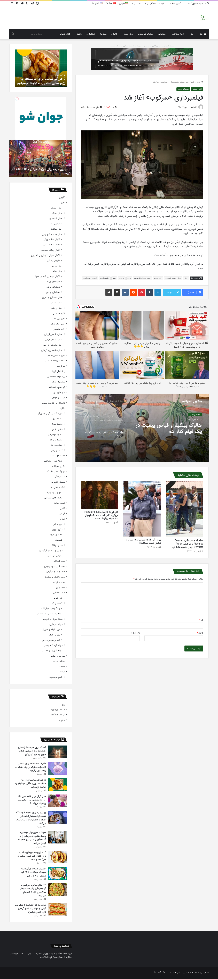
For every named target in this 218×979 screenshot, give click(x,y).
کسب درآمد (59, 503)
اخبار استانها (57, 213)
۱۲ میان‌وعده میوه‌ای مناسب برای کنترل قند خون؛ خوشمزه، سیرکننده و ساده (32, 855)
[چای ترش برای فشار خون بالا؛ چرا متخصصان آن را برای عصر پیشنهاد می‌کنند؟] (57, 800)
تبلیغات (162, 3)
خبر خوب (58, 598)
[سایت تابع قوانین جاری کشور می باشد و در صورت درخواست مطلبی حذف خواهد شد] (142, 59)
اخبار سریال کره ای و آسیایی (45, 255)
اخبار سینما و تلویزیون (142, 278)
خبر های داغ (59, 392)
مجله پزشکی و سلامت (54, 577)
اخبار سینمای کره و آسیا (47, 276)
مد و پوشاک (57, 545)
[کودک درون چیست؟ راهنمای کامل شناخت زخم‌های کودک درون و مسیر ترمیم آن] (57, 752)
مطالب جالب (59, 661)
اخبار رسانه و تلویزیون (173, 278)
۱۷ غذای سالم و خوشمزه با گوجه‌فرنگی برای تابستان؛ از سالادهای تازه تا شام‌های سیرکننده (33, 890)
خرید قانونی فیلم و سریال (50, 413)
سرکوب (121, 278)
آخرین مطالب (175, 3)
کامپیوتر (59, 540)
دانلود (79, 34)
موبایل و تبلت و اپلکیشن (51, 550)
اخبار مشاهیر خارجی (53, 345)
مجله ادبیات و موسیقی (54, 566)
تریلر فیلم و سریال (51, 629)
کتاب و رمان (57, 450)
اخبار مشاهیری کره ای (52, 350)
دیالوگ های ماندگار (56, 471)
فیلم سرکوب (104, 278)
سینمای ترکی (53, 287)
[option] (142, 428)
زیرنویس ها (57, 445)
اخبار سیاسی (57, 266)
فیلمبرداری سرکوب (90, 278)
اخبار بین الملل (56, 223)
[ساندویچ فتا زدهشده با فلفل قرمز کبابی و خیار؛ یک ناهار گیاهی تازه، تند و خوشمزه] (57, 909)
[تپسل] (17, 99)
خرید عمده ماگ (65, 953)
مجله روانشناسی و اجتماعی (49, 614)
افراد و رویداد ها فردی (54, 361)
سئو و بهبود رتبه (55, 492)
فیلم (114, 278)
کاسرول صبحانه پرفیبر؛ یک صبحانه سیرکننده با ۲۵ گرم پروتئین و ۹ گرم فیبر (33, 872)
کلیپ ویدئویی (56, 677)
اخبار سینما (184, 82)
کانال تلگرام (65, 34)
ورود (63, 704)
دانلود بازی (57, 419)
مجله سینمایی (56, 624)
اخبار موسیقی (56, 303)
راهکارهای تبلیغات (50, 608)
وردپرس (61, 720)
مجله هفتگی (59, 593)
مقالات (62, 666)
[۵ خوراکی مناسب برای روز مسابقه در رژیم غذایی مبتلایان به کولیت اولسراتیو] (57, 784)
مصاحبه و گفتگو (58, 656)
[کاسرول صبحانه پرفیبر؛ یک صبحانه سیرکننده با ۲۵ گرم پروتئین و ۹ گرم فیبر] (57, 873)
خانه (201, 34)
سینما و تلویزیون (145, 34)
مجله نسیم (128, 34)
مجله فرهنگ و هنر (53, 645)
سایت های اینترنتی (53, 498)
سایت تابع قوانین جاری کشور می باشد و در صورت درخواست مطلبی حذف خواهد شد (142, 46)
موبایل (30, 953)
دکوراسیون (57, 529)
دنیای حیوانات (58, 466)
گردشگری (91, 34)
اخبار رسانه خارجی (50, 250)
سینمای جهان (194, 414)
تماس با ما (136, 3)
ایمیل (200, 632)
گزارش (114, 34)
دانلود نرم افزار (56, 440)
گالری (62, 508)
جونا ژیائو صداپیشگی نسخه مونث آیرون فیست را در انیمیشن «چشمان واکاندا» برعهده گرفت (166, 429)
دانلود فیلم (57, 429)
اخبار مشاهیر (178, 34)
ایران (129, 278)
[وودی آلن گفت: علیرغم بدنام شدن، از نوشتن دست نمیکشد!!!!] (142, 509)
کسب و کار (57, 603)
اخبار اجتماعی (56, 208)
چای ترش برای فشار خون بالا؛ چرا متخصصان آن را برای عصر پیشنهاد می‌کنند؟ (44, 78)
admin (194, 107)
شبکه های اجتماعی (53, 461)
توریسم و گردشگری (56, 387)
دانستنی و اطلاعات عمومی (53, 403)
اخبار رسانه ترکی (51, 245)
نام (201, 620)
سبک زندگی (59, 477)
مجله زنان (60, 587)
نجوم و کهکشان (55, 556)
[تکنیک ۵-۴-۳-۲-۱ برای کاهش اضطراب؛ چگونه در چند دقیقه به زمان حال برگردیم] (57, 768)
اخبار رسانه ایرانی (51, 239)
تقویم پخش (53, 260)
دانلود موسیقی (55, 434)
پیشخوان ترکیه (58, 382)
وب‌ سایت (135, 632)
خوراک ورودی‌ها (57, 709)
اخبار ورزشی (57, 308)
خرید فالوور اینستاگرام (45, 953)
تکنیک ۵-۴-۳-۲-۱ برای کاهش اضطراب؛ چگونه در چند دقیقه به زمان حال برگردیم (30, 767)
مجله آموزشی (59, 561)
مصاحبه (103, 34)
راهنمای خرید (56, 535)
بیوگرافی (162, 34)
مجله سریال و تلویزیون (52, 619)
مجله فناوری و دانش (52, 650)
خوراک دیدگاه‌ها (57, 715)
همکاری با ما (150, 3)
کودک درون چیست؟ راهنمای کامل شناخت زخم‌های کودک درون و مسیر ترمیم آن (32, 750)
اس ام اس (57, 524)
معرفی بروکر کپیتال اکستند (51, 957)
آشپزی (62, 197)
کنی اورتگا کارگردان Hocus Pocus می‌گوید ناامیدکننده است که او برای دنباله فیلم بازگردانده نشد (101, 515)
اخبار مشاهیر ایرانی (53, 334)
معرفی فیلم (54, 635)
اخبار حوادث (57, 229)
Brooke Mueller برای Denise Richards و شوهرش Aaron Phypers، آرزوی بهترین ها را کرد (187, 544)
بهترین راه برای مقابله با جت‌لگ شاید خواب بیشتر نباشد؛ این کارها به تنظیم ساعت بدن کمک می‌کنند (31, 818)
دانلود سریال (57, 424)
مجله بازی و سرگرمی (55, 571)
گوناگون (61, 519)
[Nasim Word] (204, 18)
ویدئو (62, 672)
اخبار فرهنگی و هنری (52, 297)
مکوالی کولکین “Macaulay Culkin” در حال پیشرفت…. (45, 171)
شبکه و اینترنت (58, 487)
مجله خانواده (59, 582)
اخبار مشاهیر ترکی (54, 339)
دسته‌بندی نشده (57, 455)
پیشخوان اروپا (58, 371)
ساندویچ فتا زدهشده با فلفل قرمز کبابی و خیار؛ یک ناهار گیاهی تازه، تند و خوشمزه (30, 908)
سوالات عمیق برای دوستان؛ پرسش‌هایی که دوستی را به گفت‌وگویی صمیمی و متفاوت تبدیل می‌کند (32, 838)
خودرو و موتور (58, 397)
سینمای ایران (183, 89)
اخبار (192, 34)
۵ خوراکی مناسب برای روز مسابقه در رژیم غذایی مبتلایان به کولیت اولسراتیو (30, 783)
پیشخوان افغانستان (56, 376)
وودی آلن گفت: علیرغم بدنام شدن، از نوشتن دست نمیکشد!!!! (143, 541)
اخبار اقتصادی (56, 218)
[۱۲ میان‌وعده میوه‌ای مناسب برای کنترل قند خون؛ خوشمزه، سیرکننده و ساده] (57, 857)
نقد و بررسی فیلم (51, 640)
